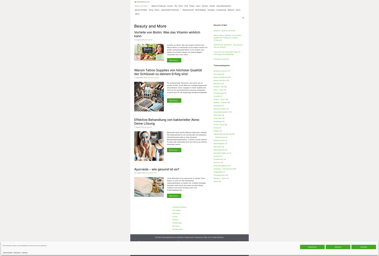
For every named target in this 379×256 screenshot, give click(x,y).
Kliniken (216, 131)
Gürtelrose (217, 115)
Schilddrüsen (218, 159)
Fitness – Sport (195, 6)
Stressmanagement (221, 166)
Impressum (25, 252)
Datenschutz (17, 252)
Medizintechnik (188, 10)
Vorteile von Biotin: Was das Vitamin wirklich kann (167, 34)
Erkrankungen (219, 93)
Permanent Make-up (221, 153)
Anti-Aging (218, 74)
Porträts (217, 156)
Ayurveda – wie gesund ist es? (156, 169)
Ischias (216, 128)
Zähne (137, 14)
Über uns (207, 237)
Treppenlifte (218, 172)
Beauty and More (141, 6)
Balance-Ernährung (159, 6)
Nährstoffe (218, 147)
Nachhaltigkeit (200, 10)
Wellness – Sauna (234, 10)
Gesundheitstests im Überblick (173, 237)
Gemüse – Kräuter (208, 6)
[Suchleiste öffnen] (243, 18)
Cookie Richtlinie (218, 237)
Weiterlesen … (174, 60)
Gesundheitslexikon (224, 6)
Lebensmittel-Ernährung (170, 10)
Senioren (217, 162)
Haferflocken (220, 137)
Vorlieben (363, 247)
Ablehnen (338, 247)
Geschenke (218, 106)
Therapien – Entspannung (216, 10)
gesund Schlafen (141, 10)
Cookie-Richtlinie (8, 252)
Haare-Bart (218, 118)
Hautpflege (218, 121)
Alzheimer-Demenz (221, 71)
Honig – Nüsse (154, 10)
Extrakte (217, 96)
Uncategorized (219, 175)
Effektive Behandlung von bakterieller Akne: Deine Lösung (167, 121)
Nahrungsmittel (219, 150)
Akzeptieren (312, 247)
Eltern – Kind (183, 6)
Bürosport (217, 84)
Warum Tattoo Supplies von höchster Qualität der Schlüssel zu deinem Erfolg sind (168, 72)
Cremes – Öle (172, 6)
